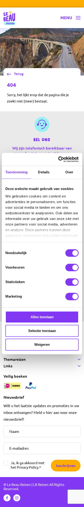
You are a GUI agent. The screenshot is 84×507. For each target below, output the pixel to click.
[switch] (72, 267)
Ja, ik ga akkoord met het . (28, 465)
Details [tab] (43, 172)
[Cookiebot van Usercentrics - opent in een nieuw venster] (59, 159)
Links (8, 366)
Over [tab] (69, 172)
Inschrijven (65, 465)
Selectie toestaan (42, 331)
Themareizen (15, 359)
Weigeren (42, 345)
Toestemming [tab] (16, 172)
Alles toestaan (42, 317)
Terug (19, 74)
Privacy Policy (27, 467)
